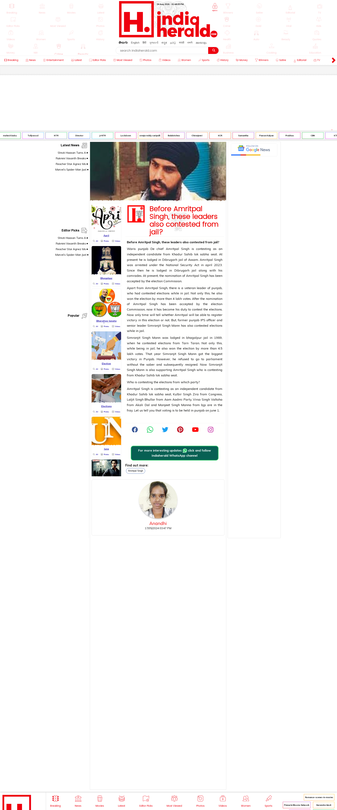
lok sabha (201, 254)
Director (74, 135)
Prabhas (284, 135)
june (213, 410)
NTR (51, 135)
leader (201, 288)
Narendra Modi (323, 805)
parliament (214, 359)
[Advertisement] (168, 101)
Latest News (70, 146)
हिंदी (144, 42)
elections (163, 293)
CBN (307, 135)
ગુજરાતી (153, 42)
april (208, 265)
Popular (73, 316)
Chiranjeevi (191, 135)
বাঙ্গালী (190, 42)
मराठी (181, 42)
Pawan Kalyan (261, 135)
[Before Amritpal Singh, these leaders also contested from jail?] (158, 199)
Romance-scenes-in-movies (319, 797)
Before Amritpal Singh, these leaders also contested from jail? (184, 220)
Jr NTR (97, 135)
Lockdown (120, 135)
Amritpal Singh (135, 470)
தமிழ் (173, 42)
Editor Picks (70, 231)
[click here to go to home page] (168, 36)
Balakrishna (168, 135)
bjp (203, 405)
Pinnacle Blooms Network (296, 805)
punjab (143, 249)
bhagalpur (194, 338)
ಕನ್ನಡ (164, 42)
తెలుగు (123, 43)
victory (132, 320)
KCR (215, 135)
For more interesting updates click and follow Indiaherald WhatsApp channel (174, 453)
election (157, 281)
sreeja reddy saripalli (144, 135)
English (135, 42)
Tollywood (27, 135)
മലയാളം (201, 42)
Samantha (238, 135)
